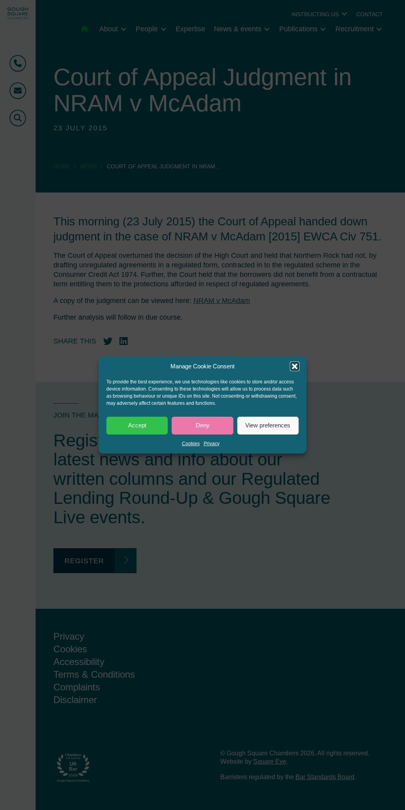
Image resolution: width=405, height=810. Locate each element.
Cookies (191, 443)
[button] (295, 366)
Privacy (212, 443)
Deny (203, 425)
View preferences (267, 425)
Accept (137, 425)
